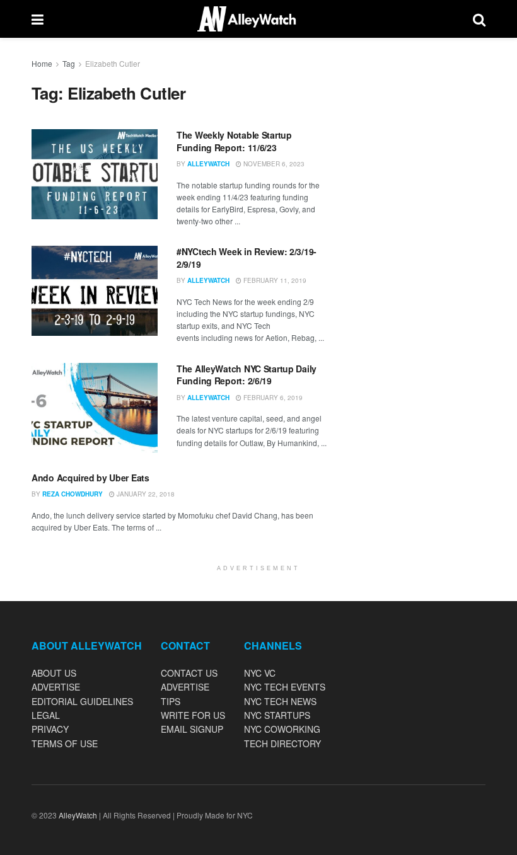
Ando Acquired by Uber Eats (90, 477)
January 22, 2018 (145, 494)
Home (42, 63)
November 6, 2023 (273, 163)
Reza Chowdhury (72, 494)
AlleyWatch (208, 163)
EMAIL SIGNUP (192, 729)
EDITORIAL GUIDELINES (82, 701)
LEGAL (46, 715)
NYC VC (260, 673)
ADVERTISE (56, 686)
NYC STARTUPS (277, 715)
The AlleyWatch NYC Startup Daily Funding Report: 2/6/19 (247, 374)
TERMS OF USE (65, 743)
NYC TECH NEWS (280, 701)
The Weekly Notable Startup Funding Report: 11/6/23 (234, 141)
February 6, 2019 (272, 397)
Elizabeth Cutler (112, 63)
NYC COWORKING (282, 729)
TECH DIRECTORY (282, 743)
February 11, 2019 (273, 280)
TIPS (170, 701)
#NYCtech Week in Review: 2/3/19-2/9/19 (247, 257)
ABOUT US (54, 673)
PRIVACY (50, 729)
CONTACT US (189, 673)
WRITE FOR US (193, 715)
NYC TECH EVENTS (284, 686)
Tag (68, 63)
